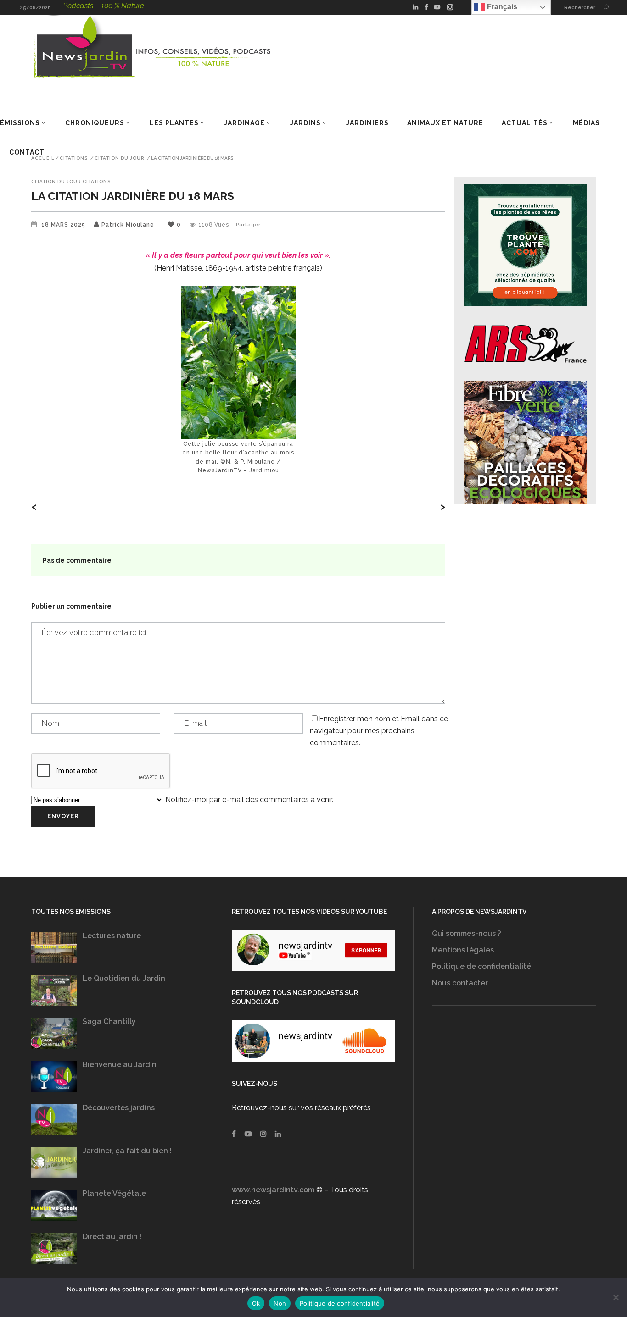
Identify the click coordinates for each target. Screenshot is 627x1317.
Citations (74, 158)
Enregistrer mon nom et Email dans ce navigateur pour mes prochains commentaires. (379, 730)
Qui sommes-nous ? (466, 933)
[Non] (615, 1297)
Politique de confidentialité (481, 966)
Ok (256, 1303)
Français (501, 7)
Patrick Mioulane (127, 224)
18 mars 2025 (64, 224)
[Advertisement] (513, 1110)
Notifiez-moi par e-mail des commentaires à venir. (248, 799)
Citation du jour (119, 158)
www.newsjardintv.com (273, 1189)
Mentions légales (463, 950)
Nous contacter (460, 983)
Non (280, 1303)
